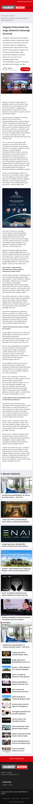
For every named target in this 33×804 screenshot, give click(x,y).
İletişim (5, 785)
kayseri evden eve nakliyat (16, 802)
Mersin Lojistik (15, 798)
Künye (11, 785)
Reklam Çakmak (25, 798)
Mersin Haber (6, 798)
